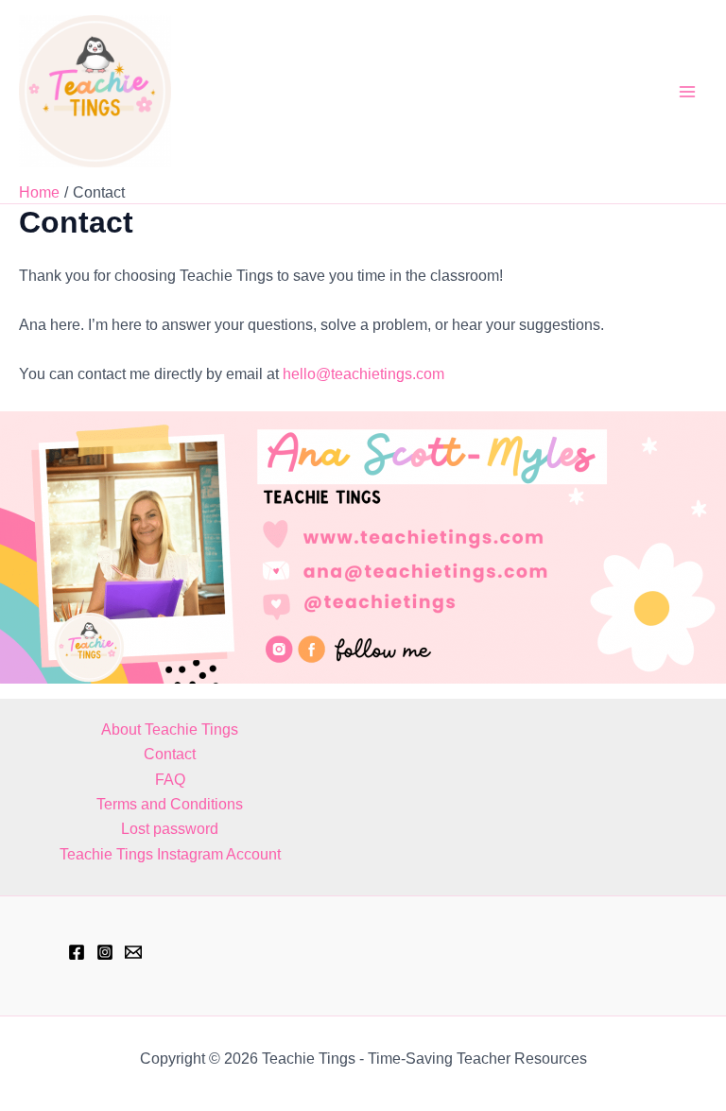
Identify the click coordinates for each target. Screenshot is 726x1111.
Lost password (169, 829)
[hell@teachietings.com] (133, 952)
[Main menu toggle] (687, 91)
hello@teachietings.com (363, 374)
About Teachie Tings (169, 729)
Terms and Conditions (169, 804)
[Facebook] (76, 952)
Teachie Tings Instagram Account (170, 854)
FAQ (170, 780)
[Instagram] (104, 952)
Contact (170, 754)
